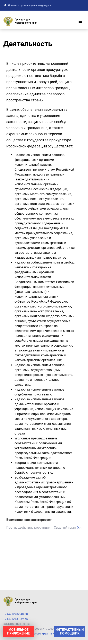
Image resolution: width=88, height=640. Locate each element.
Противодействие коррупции (28, 527)
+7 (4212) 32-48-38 (15, 614)
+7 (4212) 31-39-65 (15, 618)
